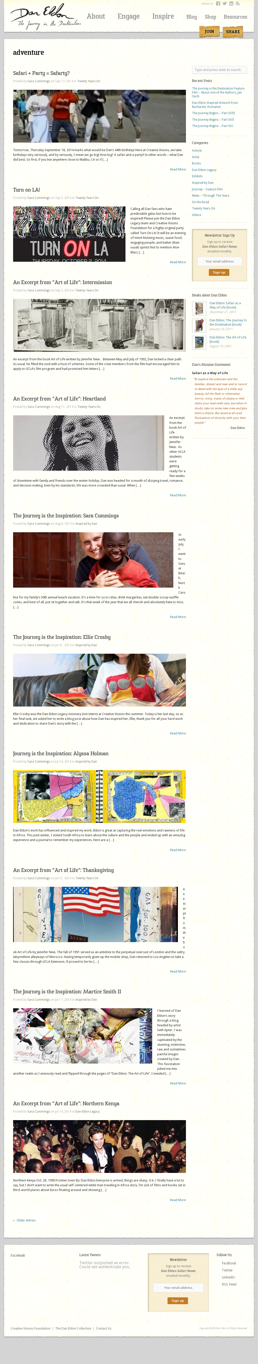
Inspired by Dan (86, 523)
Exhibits (197, 176)
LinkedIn (228, 1277)
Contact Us (103, 1328)
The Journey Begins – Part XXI (212, 126)
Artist (195, 157)
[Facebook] (218, 3)
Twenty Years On (88, 81)
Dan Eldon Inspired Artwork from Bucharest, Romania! (215, 105)
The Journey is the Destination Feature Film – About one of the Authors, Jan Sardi (218, 92)
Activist (197, 150)
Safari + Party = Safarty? (41, 73)
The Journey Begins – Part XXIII (213, 113)
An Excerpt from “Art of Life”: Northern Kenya (66, 1104)
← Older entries (24, 1220)
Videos (196, 215)
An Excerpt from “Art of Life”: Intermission (62, 282)
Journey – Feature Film (207, 189)
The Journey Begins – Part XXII (213, 119)
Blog (191, 17)
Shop (210, 17)
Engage (129, 16)
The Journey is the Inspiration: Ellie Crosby (62, 637)
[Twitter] (224, 3)
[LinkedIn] (231, 3)
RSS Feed (229, 1284)
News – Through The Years (210, 195)
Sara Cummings (38, 81)
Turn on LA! (26, 190)
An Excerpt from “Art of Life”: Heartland (59, 399)
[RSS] (238, 3)
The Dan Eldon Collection (73, 1328)
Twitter (227, 1270)
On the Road (200, 202)
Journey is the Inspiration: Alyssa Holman (61, 754)
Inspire (163, 16)
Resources (235, 17)
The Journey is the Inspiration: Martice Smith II (67, 992)
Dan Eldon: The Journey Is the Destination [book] (228, 322)
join (209, 32)
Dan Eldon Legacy (87, 1111)
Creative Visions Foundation (30, 1328)
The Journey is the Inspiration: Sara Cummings (66, 516)
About (96, 16)
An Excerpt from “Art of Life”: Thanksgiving (63, 870)
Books (196, 163)
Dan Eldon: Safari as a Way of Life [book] (225, 305)
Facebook (18, 1255)
